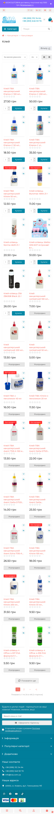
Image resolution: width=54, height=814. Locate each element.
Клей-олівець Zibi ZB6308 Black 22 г (13, 294)
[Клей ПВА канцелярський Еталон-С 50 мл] (14, 125)
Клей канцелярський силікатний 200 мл (13, 347)
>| (36, 689)
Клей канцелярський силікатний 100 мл (38, 296)
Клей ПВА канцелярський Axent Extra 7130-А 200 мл (13, 551)
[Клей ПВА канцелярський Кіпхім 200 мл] (14, 584)
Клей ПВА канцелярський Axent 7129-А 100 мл (14, 448)
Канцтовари (27, 35)
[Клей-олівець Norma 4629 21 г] (14, 227)
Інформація (11, 738)
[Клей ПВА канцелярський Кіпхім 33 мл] (39, 584)
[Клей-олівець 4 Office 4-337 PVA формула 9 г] (14, 636)
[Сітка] (44, 57)
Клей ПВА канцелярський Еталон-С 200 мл (37, 91)
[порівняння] (23, 71)
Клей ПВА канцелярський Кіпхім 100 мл (37, 551)
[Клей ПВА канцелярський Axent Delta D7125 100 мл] (14, 482)
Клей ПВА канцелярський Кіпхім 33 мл (37, 602)
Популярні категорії (16, 746)
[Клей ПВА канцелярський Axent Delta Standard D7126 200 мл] (39, 482)
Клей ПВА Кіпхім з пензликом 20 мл (38, 397)
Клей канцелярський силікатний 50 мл (38, 347)
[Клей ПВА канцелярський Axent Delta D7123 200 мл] (39, 431)
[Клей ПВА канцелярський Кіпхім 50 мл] (14, 176)
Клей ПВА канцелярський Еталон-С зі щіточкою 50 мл (37, 143)
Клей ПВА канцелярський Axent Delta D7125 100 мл (13, 500)
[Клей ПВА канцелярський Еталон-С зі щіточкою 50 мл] (39, 125)
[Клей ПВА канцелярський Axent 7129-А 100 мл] (14, 431)
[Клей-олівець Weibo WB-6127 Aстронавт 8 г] (39, 227)
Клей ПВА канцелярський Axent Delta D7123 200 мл (38, 448)
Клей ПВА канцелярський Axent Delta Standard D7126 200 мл (39, 500)
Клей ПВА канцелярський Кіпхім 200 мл (12, 602)
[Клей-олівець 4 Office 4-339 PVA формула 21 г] (39, 636)
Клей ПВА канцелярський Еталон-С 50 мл (12, 143)
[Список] (49, 57)
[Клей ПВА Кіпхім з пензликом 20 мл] (39, 381)
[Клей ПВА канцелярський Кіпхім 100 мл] (39, 533)
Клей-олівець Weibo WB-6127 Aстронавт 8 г (39, 245)
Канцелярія (12, 35)
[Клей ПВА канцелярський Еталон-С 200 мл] (39, 74)
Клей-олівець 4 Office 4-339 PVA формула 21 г (37, 653)
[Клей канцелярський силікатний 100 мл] (39, 279)
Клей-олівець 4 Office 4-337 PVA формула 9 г (12, 653)
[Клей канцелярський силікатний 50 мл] (39, 330)
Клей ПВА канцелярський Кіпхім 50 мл (12, 194)
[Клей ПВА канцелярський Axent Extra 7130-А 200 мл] (14, 533)
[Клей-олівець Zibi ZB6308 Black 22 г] (14, 279)
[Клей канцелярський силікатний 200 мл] (14, 330)
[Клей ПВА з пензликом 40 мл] (14, 381)
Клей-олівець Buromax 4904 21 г (38, 192)
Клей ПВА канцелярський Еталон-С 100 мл (12, 91)
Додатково (11, 754)
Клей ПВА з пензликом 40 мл (12, 397)
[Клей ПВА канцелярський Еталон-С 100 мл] (14, 74)
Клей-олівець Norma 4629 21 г (12, 243)
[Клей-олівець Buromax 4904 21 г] (39, 176)
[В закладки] (23, 66)
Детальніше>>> (27, 5)
